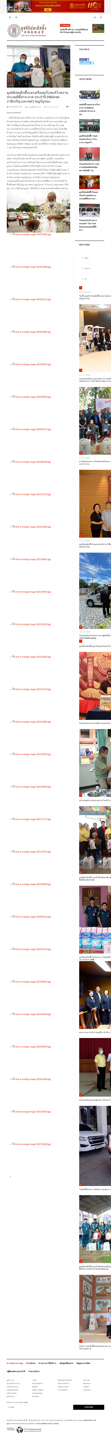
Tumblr (86, 1387)
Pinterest (87, 1390)
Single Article (63, 1383)
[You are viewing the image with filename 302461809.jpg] (41, 1093)
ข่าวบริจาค (30, 1363)
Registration (37, 1383)
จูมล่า (8, 1424)
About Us (10, 1380)
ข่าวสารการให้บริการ (47, 1363)
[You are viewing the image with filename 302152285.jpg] (41, 671)
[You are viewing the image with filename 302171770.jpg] (41, 833)
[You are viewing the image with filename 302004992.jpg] (41, 346)
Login (34, 1380)
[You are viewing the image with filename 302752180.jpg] (41, 1158)
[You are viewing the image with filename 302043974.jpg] (41, 379)
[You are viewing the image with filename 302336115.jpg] (41, 931)
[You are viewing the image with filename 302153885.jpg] (41, 736)
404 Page (35, 1396)
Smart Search (37, 1390)
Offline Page (37, 1393)
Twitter (86, 1380)
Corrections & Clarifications (12, 1388)
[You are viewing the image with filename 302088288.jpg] (41, 476)
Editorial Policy (13, 1383)
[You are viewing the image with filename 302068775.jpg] (41, 444)
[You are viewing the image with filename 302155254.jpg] (41, 768)
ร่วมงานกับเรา (34, 1371)
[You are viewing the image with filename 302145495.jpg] (41, 606)
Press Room (11, 1393)
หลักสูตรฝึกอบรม (66, 1363)
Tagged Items (63, 1387)
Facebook (87, 1383)
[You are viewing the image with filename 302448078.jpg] (41, 1061)
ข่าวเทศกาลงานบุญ (15, 1363)
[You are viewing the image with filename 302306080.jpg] (41, 898)
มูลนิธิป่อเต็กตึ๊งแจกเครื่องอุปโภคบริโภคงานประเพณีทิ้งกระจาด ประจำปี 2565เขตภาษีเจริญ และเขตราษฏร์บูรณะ (37, 97)
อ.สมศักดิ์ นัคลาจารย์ (89, 1420)
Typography (63, 1390)
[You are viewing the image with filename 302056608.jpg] (41, 411)
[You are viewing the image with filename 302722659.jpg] (41, 1126)
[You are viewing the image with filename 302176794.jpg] (41, 866)
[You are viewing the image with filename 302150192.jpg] (41, 639)
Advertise (11, 1396)
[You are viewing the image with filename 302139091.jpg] (41, 574)
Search (35, 1387)
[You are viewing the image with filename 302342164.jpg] (41, 963)
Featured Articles (65, 1380)
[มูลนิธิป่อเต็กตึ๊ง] (27, 30)
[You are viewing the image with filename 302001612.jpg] (41, 314)
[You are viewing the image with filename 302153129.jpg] (41, 703)
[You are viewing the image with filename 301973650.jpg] (41, 249)
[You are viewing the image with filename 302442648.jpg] (41, 1028)
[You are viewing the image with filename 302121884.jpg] (41, 541)
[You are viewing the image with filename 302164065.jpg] (41, 801)
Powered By (29, 1430)
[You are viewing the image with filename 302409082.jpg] (41, 996)
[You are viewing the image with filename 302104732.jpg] (41, 509)
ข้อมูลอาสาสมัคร (83, 1363)
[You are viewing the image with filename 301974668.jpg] (41, 281)
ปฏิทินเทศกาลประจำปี (16, 1371)
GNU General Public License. (48, 1424)
